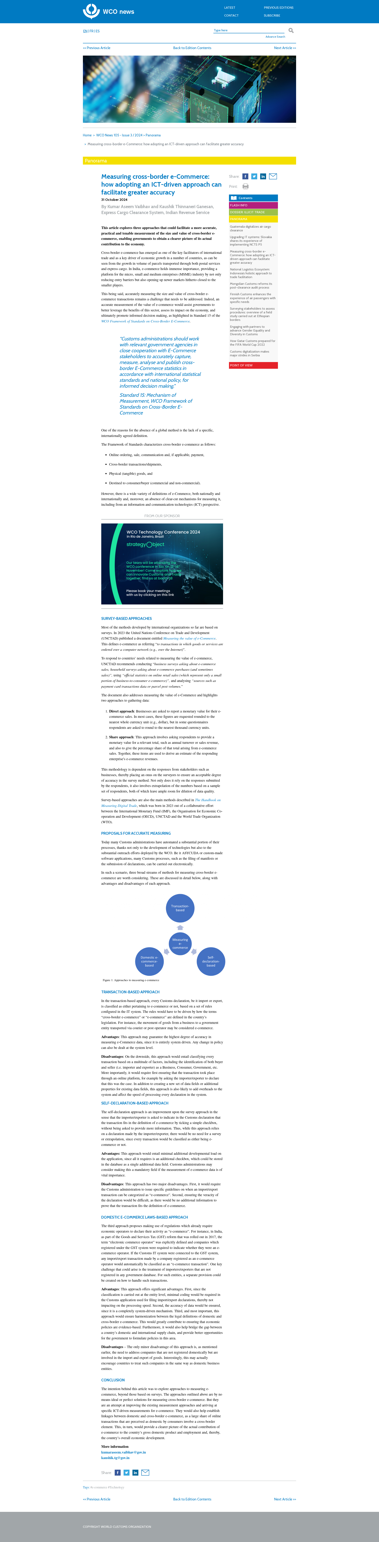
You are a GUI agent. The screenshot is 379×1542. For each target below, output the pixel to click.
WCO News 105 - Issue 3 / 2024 (119, 135)
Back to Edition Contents (192, 48)
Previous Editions (279, 7)
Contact (231, 15)
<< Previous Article (96, 48)
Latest (229, 7)
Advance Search (275, 36)
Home (87, 135)
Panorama (153, 135)
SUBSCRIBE (272, 15)
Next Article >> (285, 48)
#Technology (116, 1487)
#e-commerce (98, 1487)
